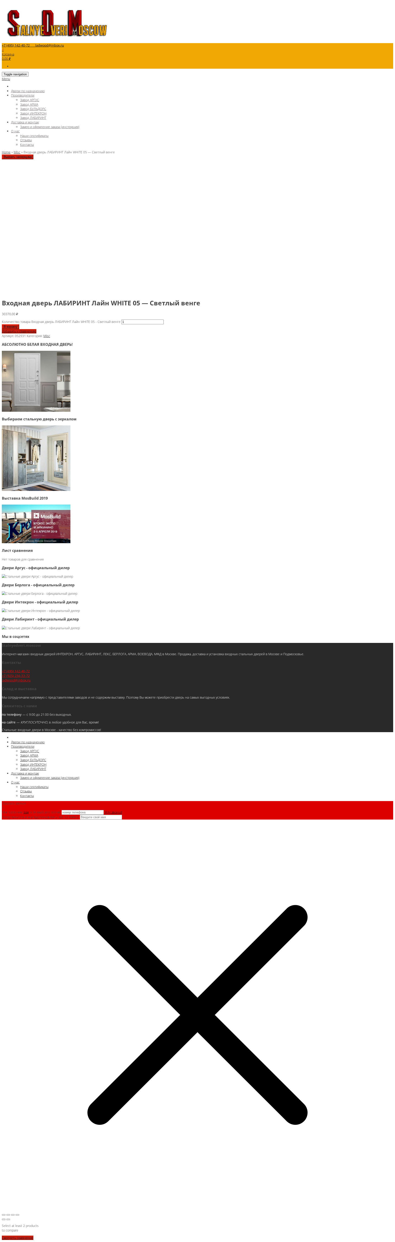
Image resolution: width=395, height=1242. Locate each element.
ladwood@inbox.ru (16, 680)
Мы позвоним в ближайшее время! (31, 812)
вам (26, 812)
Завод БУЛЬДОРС (33, 109)
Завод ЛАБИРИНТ (33, 117)
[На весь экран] (8, 1215)
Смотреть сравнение (17, 1238)
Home (6, 152)
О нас (15, 131)
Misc (17, 152)
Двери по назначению (28, 91)
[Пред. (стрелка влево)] (3, 1219)
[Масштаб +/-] (3, 1215)
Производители (22, 95)
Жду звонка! (113, 812)
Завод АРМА (29, 104)
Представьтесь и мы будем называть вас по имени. (40, 817)
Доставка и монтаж (25, 122)
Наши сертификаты (34, 136)
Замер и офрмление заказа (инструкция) (49, 127)
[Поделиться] (13, 1215)
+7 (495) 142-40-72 (16, 671)
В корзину (10, 326)
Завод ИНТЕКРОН (33, 113)
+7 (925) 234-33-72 (16, 675)
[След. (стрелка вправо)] (8, 1219)
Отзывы (26, 140)
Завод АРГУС (29, 100)
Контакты (27, 144)
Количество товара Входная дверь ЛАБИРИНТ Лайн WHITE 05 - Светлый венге (61, 322)
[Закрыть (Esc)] (17, 1215)
